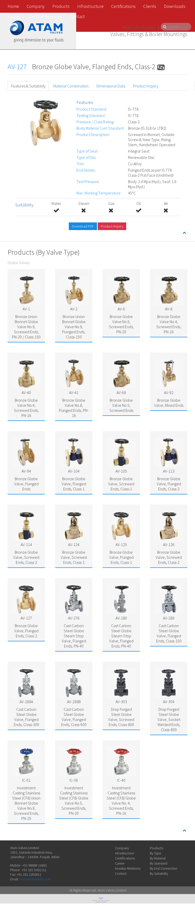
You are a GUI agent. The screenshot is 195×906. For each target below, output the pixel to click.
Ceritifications (125, 858)
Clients (149, 6)
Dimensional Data (110, 85)
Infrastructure (90, 6)
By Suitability (159, 873)
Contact (77, 16)
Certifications (123, 6)
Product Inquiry (145, 85)
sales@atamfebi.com (35, 879)
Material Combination (71, 85)
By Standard (158, 863)
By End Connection (163, 868)
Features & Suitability (28, 85)
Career (14, 16)
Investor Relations (45, 16)
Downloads (174, 6)
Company (36, 6)
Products (61, 6)
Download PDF (83, 226)
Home (13, 6)
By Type (155, 853)
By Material (158, 858)
